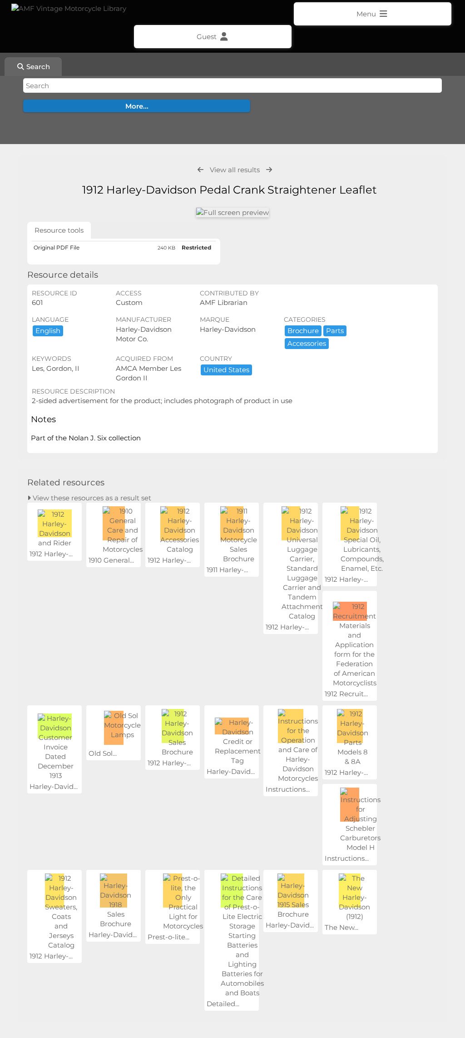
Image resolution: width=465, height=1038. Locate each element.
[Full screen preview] (232, 212)
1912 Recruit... (346, 693)
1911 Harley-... (227, 569)
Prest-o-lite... (168, 937)
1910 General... (111, 560)
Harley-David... (54, 786)
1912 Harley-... (51, 553)
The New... (341, 927)
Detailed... (223, 1003)
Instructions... (288, 789)
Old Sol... (103, 753)
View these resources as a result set (91, 498)
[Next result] (269, 169)
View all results (235, 169)
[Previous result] (200, 169)
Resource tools (59, 230)
